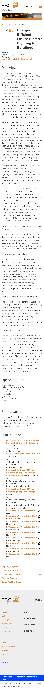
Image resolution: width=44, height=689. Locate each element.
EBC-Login (30, 618)
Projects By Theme (11, 574)
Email (4, 401)
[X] (41, 600)
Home (4, 25)
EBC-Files (30, 631)
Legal (4, 643)
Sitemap (5, 651)
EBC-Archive (32, 625)
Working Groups (9, 578)
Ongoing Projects (10, 567)
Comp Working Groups (12, 582)
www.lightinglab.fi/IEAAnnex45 (17, 59)
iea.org (5, 662)
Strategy (5, 620)
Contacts (6, 631)
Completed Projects (11, 571)
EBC (3, 616)
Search (29, 612)
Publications (7, 624)
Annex (21, 25)
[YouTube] (38, 600)
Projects (12, 25)
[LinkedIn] (36, 600)
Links (4, 654)
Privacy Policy (8, 647)
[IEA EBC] (10, 6)
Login (40, 683)
